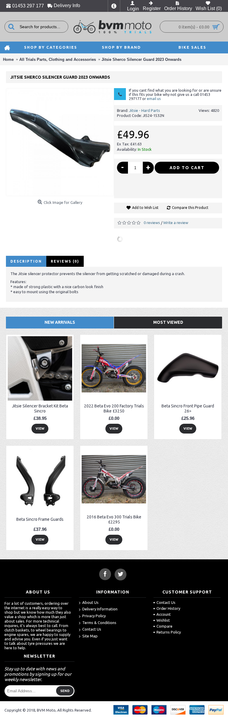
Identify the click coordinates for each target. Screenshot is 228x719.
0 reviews (152, 222)
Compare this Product (190, 207)
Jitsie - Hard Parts (144, 110)
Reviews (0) (65, 261)
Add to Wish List (145, 207)
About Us (90, 602)
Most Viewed (168, 322)
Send (64, 691)
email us (154, 98)
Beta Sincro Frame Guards (40, 519)
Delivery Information (100, 609)
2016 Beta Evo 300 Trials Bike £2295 (114, 519)
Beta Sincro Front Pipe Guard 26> (188, 408)
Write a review (175, 222)
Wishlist (163, 620)
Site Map (90, 636)
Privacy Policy (94, 616)
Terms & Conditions (99, 622)
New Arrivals (60, 322)
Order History (168, 608)
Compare (164, 626)
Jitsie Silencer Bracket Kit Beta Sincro (40, 408)
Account (163, 614)
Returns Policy (168, 632)
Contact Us (91, 629)
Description (26, 261)
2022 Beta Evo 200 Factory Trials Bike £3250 (114, 408)
